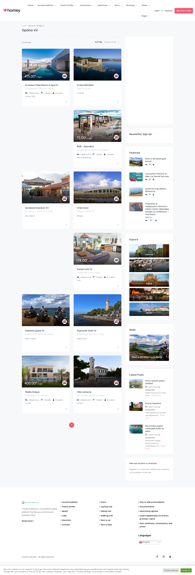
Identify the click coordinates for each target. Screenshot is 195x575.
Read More (156, 395)
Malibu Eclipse (32, 392)
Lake (64, 515)
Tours (117, 5)
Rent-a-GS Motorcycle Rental (155, 160)
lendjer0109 (150, 390)
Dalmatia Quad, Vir (35, 330)
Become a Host (184, 11)
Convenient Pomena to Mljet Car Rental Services (157, 175)
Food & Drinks (66, 5)
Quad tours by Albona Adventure (155, 190)
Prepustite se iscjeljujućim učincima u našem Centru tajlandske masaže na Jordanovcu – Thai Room (157, 209)
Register (169, 10)
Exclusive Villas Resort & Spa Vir (41, 85)
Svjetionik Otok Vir (86, 330)
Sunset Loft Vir (84, 269)
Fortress (66, 524)
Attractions (85, 5)
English (146, 542)
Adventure (103, 5)
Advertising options (149, 511)
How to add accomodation (152, 502)
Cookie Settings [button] (171, 570)
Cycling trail (106, 506)
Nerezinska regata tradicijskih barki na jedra (154, 428)
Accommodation (45, 5)
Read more (27, 521)
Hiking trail (106, 511)
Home (30, 5)
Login (157, 10)
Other (144, 5)
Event (103, 502)
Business (131, 5)
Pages (144, 16)
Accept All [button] (186, 570)
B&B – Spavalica (85, 146)
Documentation (147, 506)
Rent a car (106, 520)
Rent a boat (106, 524)
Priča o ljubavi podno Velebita (155, 382)
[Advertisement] (149, 80)
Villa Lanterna (84, 392)
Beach (65, 511)
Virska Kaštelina (85, 85)
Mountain (66, 520)
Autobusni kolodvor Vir (37, 208)
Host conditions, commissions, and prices (156, 525)
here (139, 469)
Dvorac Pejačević (153, 403)
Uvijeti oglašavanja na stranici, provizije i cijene (154, 517)
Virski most (82, 208)
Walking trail (107, 515)
